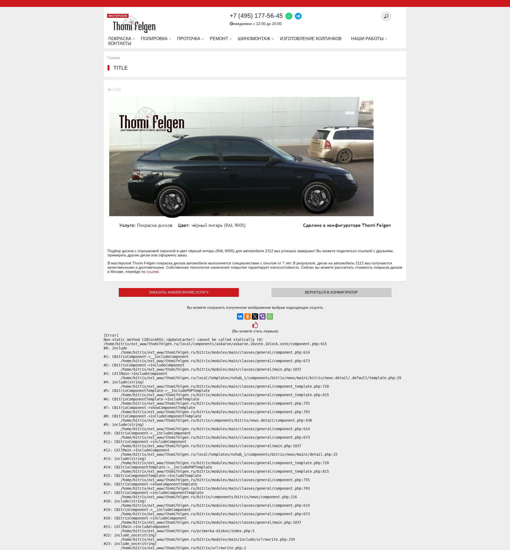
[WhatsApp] (270, 316)
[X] (255, 316)
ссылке (153, 271)
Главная (114, 58)
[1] (255, 325)
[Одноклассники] (247, 316)
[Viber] (262, 316)
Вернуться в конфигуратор (331, 292)
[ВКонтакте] (240, 316)
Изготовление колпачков (311, 38)
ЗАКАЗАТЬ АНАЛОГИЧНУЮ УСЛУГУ (179, 292)
